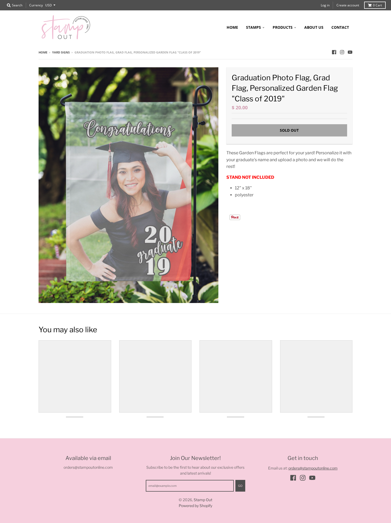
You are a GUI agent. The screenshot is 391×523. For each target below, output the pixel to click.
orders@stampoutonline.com (313, 468)
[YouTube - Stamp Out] (350, 52)
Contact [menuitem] (340, 27)
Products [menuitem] (283, 27)
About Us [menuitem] (313, 27)
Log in (325, 5)
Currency (36, 5)
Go (240, 486)
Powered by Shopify (195, 505)
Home (43, 52)
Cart (377, 5)
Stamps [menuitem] (253, 27)
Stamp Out (203, 499)
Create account (347, 5)
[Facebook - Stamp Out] (334, 52)
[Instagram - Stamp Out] (342, 52)
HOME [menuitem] (232, 27)
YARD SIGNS (61, 52)
